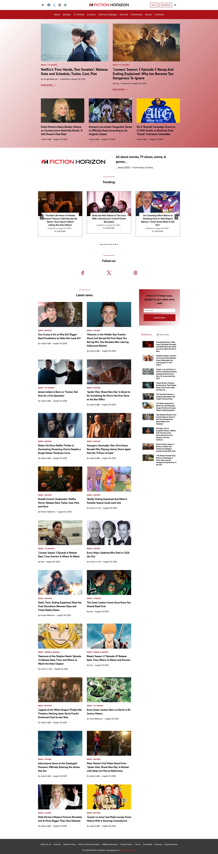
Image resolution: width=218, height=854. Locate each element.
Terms (137, 844)
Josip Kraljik (46, 139)
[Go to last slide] (41, 217)
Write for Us (46, 844)
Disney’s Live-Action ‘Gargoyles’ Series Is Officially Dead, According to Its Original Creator (110, 130)
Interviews (136, 14)
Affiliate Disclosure (110, 844)
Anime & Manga (107, 14)
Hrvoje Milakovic (50, 79)
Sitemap (158, 844)
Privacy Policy (126, 844)
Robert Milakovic (48, 511)
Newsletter (166, 5)
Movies (67, 14)
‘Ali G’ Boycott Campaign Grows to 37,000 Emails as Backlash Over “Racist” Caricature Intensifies (156, 130)
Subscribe (159, 317)
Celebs (97, 330)
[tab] (100, 244)
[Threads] (59, 5)
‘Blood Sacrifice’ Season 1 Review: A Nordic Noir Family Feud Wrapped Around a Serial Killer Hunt (165, 447)
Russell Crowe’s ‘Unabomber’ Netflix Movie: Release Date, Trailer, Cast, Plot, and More (58, 502)
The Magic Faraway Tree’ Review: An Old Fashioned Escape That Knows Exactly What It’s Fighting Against (166, 406)
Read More (47, 85)
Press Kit (57, 844)
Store (154, 5)
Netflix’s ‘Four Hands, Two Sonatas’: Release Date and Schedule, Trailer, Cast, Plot (74, 71)
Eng (117, 83)
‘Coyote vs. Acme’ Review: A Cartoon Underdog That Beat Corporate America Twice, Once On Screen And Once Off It (166, 374)
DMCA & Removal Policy (88, 844)
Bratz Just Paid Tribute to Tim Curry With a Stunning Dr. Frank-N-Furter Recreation (109, 218)
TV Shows (78, 14)
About (148, 14)
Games (124, 14)
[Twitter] (54, 5)
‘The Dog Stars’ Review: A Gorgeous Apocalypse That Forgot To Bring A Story (165, 396)
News (57, 14)
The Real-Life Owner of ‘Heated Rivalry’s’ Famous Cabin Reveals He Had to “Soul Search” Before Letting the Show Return (60, 220)
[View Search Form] (175, 5)
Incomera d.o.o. (128, 850)
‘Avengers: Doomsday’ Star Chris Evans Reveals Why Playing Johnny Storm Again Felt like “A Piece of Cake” (109, 449)
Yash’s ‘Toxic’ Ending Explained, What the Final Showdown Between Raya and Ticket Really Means (59, 606)
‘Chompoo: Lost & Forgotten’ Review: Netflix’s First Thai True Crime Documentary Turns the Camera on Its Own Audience (166, 434)
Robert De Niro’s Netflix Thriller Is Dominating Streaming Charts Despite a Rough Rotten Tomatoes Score (59, 449)
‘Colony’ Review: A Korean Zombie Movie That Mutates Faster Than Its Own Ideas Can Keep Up (166, 386)
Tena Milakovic (96, 718)
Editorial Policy (69, 844)
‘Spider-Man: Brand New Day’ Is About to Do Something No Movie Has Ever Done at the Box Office (108, 395)
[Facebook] (49, 5)
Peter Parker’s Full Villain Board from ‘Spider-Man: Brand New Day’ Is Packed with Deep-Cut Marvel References (108, 767)
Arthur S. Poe (95, 508)
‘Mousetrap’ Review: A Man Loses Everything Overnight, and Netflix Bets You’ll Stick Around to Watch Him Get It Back (166, 346)
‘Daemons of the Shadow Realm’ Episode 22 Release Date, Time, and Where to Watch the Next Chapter (59, 660)
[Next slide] (176, 217)
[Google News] (65, 5)
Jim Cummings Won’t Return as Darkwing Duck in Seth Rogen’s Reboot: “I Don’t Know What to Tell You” (158, 220)
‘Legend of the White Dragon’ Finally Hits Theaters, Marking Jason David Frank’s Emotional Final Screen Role (60, 713)
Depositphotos (170, 844)
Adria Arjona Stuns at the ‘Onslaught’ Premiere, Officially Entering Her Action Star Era (59, 767)
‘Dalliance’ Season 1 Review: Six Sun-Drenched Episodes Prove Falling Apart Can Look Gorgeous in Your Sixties (166, 360)
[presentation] (74, 42)
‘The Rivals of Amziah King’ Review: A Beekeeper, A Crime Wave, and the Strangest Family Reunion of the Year (166, 460)
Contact (159, 14)
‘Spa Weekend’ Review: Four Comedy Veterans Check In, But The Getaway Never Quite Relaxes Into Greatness (166, 419)
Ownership (147, 844)
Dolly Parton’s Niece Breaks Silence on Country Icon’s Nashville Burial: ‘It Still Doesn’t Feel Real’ (62, 130)
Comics (91, 14)
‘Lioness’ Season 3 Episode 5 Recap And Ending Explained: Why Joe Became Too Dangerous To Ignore (143, 73)
